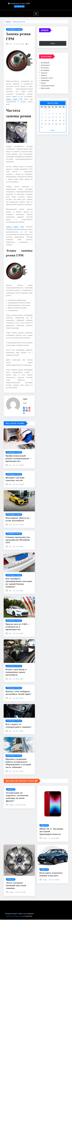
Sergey (11, 805)
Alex (10, 44)
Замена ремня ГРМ (19, 22)
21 (56, 120)
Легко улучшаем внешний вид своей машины (16, 885)
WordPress (10, 916)
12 (49, 117)
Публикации (45, 80)
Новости (44, 75)
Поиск (44, 30)
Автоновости (45, 65)
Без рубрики (45, 70)
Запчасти (44, 73)
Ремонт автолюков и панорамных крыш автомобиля (16, 672)
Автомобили (45, 63)
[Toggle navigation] (36, 14)
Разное (43, 83)
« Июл (52, 130)
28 (56, 124)
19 (49, 120)
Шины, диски (45, 88)
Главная (7, 22)
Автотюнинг (45, 68)
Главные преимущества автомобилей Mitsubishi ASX (18, 540)
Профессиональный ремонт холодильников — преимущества (19, 458)
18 (45, 120)
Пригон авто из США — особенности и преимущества (18, 627)
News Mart (18, 916)
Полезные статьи (47, 78)
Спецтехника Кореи (47, 85)
